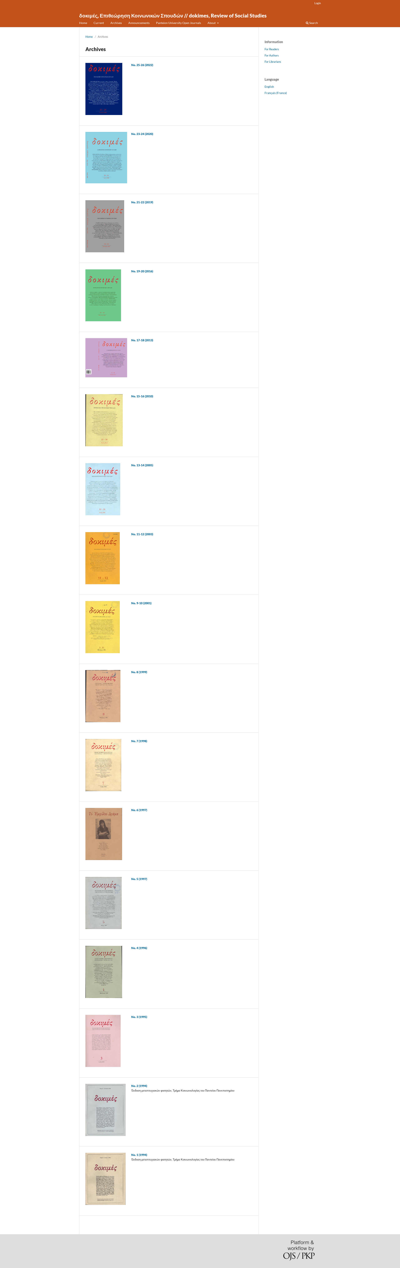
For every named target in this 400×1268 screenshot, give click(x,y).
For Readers (272, 49)
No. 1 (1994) (139, 1155)
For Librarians (273, 61)
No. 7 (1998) (139, 741)
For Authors (272, 55)
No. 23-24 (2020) (142, 134)
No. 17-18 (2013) (142, 340)
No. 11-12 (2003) (142, 534)
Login (317, 3)
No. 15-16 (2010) (142, 396)
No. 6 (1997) (139, 810)
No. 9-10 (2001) (141, 603)
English (269, 86)
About (212, 23)
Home (83, 23)
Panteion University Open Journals (178, 23)
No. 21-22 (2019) (142, 202)
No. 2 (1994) (139, 1086)
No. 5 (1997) (139, 879)
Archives (116, 23)
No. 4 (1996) (139, 948)
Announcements (139, 23)
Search (313, 23)
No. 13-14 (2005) (142, 465)
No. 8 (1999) (139, 672)
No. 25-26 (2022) (142, 65)
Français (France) (276, 93)
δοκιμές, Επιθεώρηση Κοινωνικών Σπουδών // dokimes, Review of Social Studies (173, 16)
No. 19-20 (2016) (142, 271)
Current (99, 23)
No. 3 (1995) (139, 1017)
